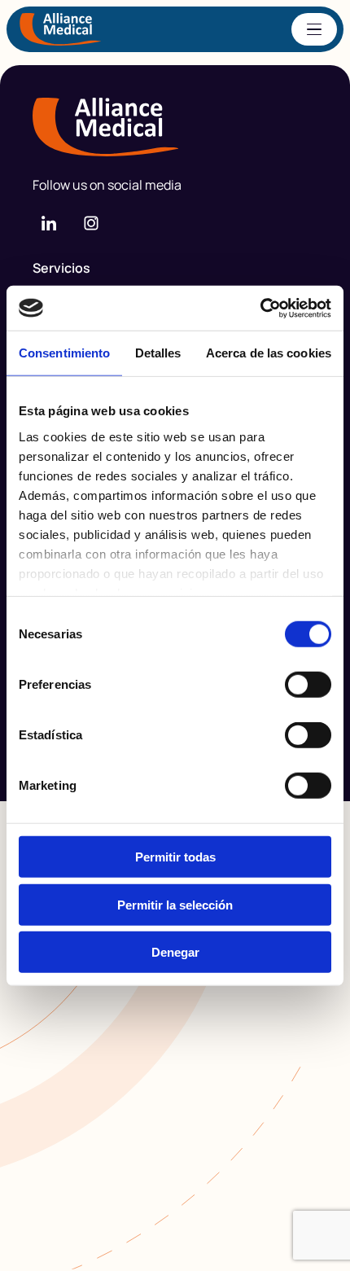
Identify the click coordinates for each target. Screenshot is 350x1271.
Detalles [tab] (158, 353)
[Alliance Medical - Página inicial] (175, 127)
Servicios (61, 268)
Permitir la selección (175, 904)
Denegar (175, 952)
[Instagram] (91, 223)
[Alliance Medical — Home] (60, 29)
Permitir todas (175, 857)
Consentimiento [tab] (64, 353)
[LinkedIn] (49, 223)
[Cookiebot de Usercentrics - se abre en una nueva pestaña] (260, 307)
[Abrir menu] (314, 29)
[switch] (308, 685)
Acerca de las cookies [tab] (268, 353)
